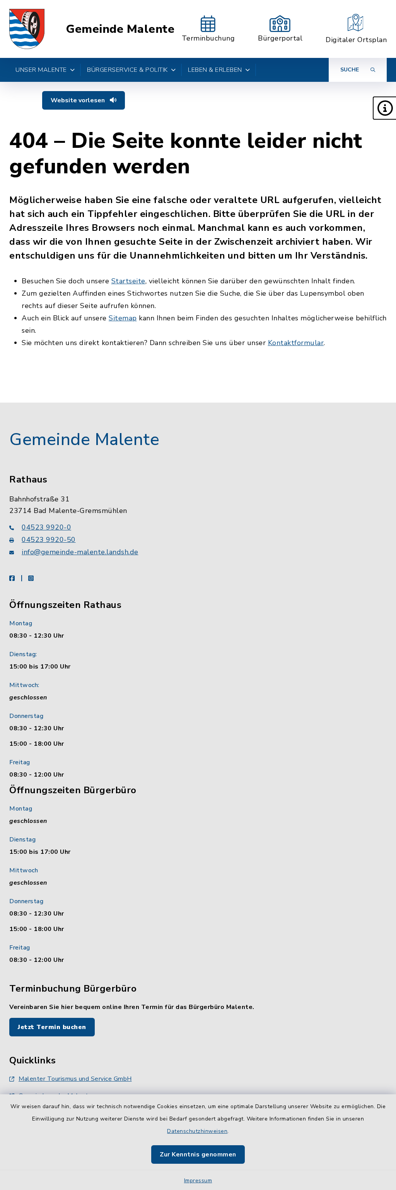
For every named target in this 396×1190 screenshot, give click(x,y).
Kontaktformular (296, 342)
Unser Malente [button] (41, 70)
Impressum (198, 1180)
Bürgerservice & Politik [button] (127, 70)
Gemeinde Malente (120, 29)
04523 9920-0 (46, 527)
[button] (384, 108)
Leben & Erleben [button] (215, 70)
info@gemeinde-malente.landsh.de (80, 552)
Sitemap (123, 318)
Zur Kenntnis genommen (198, 1154)
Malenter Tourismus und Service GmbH (75, 1079)
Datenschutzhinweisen (197, 1131)
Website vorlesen (78, 100)
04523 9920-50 (49, 539)
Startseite (128, 281)
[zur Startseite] (26, 29)
